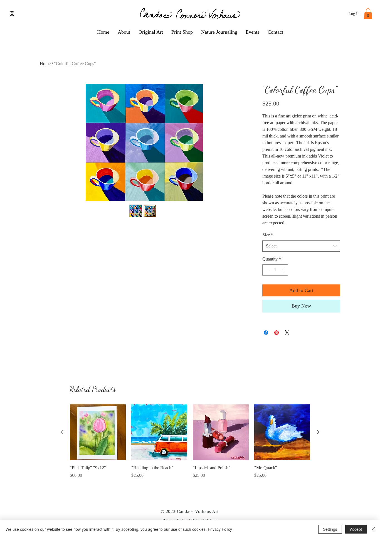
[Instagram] (12, 14)
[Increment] (283, 270)
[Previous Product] (61, 432)
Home (45, 63)
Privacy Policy (220, 529)
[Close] (373, 529)
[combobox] (301, 246)
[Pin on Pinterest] (276, 332)
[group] (190, 441)
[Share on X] (287, 332)
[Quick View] (98, 432)
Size (267, 234)
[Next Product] (318, 432)
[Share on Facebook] (266, 332)
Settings (330, 529)
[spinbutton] (275, 270)
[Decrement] (267, 270)
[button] (368, 13)
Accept (356, 529)
